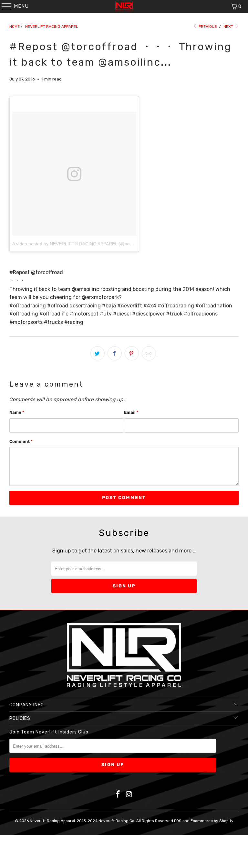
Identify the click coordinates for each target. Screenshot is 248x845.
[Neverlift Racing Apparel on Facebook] (118, 795)
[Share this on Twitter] (97, 353)
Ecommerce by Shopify (212, 820)
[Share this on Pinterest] (132, 353)
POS (177, 820)
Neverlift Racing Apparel (52, 820)
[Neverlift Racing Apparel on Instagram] (129, 795)
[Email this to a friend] (149, 353)
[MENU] (3, 6)
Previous (207, 26)
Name (16, 412)
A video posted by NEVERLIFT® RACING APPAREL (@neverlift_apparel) (86, 243)
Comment (21, 441)
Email (131, 412)
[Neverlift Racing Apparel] (124, 6)
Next (228, 26)
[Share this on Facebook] (115, 353)
